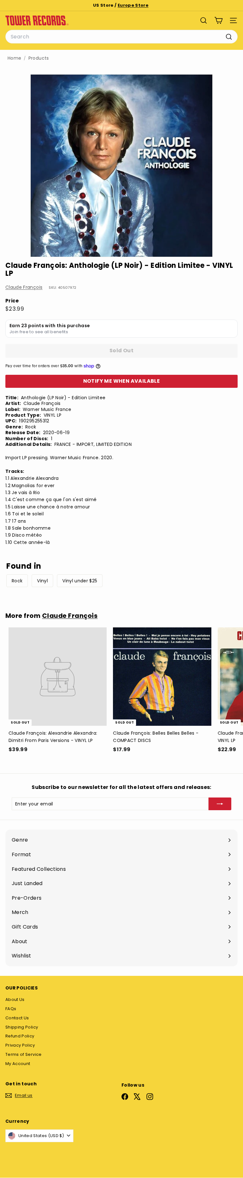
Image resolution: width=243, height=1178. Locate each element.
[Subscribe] (220, 803)
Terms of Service (23, 1054)
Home (14, 58)
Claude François (23, 287)
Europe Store (133, 5)
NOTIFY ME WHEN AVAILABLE (121, 381)
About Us (15, 999)
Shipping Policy (21, 1027)
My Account (17, 1064)
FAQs (10, 1009)
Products (38, 58)
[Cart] (218, 20)
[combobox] (121, 37)
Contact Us (17, 1018)
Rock (17, 581)
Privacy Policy (20, 1045)
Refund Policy (19, 1036)
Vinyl (42, 581)
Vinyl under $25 (79, 581)
